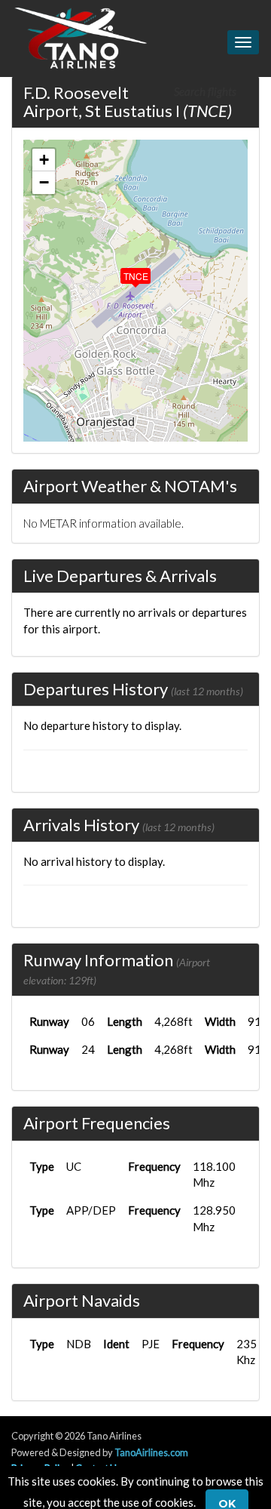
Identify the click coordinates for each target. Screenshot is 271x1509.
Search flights (206, 91)
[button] (124, 272)
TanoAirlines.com (151, 1452)
